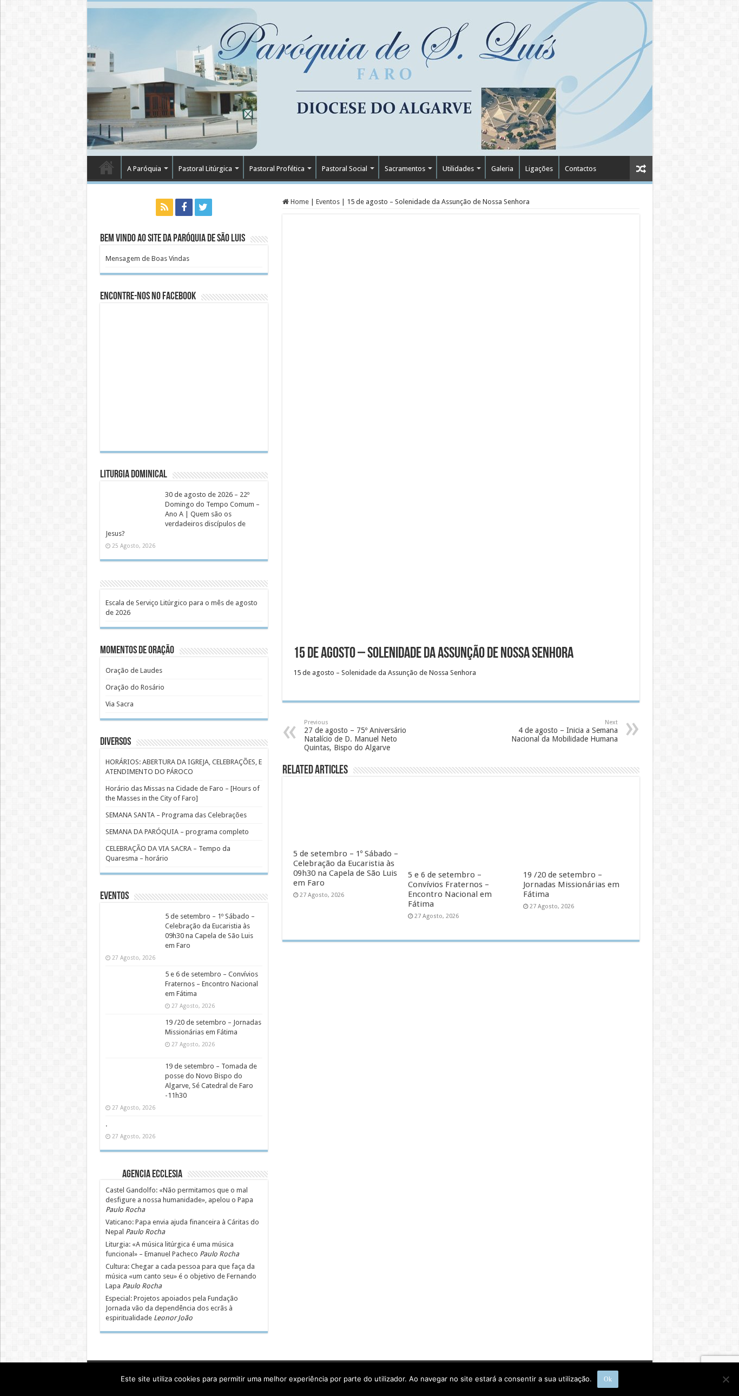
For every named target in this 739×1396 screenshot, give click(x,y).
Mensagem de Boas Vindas (147, 258)
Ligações (539, 169)
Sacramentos (405, 169)
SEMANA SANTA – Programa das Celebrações (176, 815)
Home (299, 202)
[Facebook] (184, 207)
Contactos (580, 169)
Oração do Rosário (134, 687)
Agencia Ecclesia (152, 1174)
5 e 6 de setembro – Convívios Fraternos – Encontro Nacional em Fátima (450, 889)
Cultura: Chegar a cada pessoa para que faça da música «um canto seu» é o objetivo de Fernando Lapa (180, 1276)
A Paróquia (144, 169)
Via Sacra (119, 704)
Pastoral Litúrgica (205, 169)
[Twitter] (203, 207)
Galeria (502, 169)
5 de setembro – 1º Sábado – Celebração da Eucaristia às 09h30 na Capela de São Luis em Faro (345, 868)
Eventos (328, 202)
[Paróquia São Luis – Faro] (369, 79)
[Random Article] (641, 168)
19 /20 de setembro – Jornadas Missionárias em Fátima (571, 884)
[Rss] (164, 207)
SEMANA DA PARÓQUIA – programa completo (177, 832)
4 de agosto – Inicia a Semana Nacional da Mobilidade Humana (564, 731)
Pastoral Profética (277, 169)
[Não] (725, 1379)
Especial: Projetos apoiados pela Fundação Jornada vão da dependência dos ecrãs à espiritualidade (171, 1308)
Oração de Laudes (133, 670)
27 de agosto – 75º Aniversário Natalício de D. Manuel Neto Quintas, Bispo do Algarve (355, 735)
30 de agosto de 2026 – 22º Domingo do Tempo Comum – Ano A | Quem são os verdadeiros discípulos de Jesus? (182, 514)
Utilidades (458, 169)
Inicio (107, 167)
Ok (608, 1379)
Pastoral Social (344, 169)
